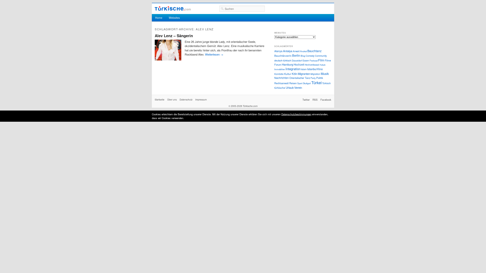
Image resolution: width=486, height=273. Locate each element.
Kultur (287, 74)
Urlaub (290, 87)
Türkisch (326, 83)
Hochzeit (299, 64)
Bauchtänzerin (283, 55)
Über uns (172, 99)
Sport (299, 83)
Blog (303, 55)
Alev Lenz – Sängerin (174, 35)
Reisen (293, 83)
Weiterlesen (214, 54)
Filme (328, 60)
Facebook (325, 99)
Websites (174, 18)
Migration (315, 73)
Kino (320, 69)
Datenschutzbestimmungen (296, 114)
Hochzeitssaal (312, 64)
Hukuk (322, 64)
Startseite (159, 99)
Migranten (304, 74)
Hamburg (287, 64)
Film (321, 60)
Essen (306, 60)
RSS (315, 99)
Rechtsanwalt (281, 83)
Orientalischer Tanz (299, 78)
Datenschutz (186, 99)
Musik (325, 73)
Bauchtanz (314, 51)
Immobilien (279, 69)
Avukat (303, 51)
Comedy (310, 55)
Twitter (306, 99)
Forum (277, 64)
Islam (304, 69)
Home (158, 18)
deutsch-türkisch (282, 60)
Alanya (278, 51)
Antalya (287, 51)
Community (321, 55)
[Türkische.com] (173, 8)
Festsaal (314, 60)
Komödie (279, 73)
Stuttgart (307, 83)
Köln (294, 74)
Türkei (316, 82)
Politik (319, 78)
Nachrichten (281, 78)
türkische (279, 87)
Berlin (296, 55)
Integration (293, 69)
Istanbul (312, 69)
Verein (298, 87)
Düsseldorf (297, 60)
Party (313, 77)
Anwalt (296, 51)
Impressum (201, 99)
